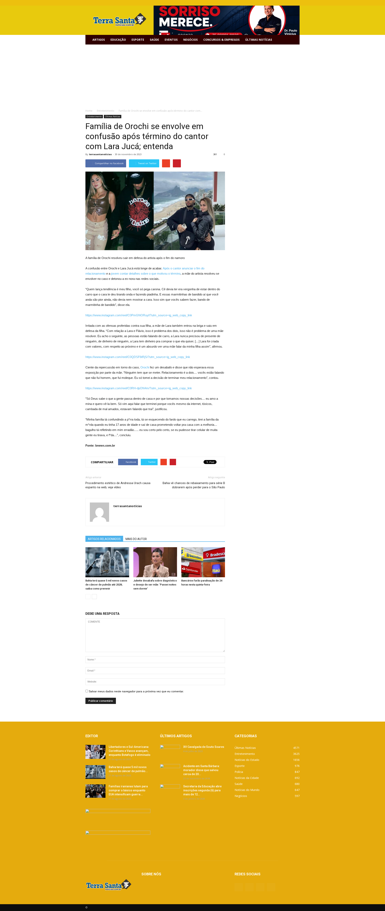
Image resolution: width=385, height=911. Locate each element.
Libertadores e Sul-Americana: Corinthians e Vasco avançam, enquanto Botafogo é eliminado (129, 750)
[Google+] (283, 3)
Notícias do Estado (247, 760)
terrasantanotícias (100, 154)
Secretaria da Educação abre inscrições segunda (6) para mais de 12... (202, 790)
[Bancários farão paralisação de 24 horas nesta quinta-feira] (203, 562)
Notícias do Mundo (247, 790)
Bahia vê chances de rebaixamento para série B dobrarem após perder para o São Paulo (194, 485)
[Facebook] (277, 3)
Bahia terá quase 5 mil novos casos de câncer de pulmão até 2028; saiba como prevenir (106, 584)
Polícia (239, 772)
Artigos (98, 39)
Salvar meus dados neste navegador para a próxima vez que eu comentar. (136, 691)
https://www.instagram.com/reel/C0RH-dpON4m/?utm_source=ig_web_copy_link (138, 388)
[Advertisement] (192, 75)
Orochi (144, 367)
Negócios (190, 39)
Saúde (154, 39)
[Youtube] (297, 3)
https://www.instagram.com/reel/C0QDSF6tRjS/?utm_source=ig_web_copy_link (137, 357)
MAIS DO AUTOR (136, 539)
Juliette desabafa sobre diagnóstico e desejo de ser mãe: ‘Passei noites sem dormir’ (155, 584)
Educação (118, 39)
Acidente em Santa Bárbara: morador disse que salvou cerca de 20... (201, 770)
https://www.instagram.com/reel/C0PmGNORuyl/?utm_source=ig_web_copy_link (138, 315)
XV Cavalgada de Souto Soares (203, 746)
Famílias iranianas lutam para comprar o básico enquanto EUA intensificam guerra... (128, 790)
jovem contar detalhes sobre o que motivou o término (145, 273)
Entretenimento (94, 116)
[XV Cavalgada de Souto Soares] (170, 752)
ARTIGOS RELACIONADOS (104, 539)
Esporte (138, 39)
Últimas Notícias (258, 39)
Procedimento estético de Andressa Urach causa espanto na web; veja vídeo (117, 485)
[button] (295, 39)
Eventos (171, 39)
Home (88, 110)
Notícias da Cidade (247, 778)
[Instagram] (290, 3)
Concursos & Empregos (221, 39)
